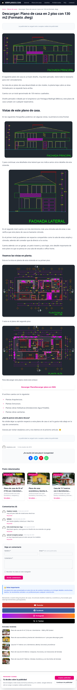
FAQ (65, 2)
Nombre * (8, 551)
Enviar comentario (14, 578)
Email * (48, 551)
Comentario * (9, 558)
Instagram (40, 616)
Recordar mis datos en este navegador (18, 572)
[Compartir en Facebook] (31, 458)
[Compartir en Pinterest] (41, 458)
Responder (9, 515)
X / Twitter (40, 621)
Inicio (4, 9)
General (26, 2)
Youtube (40, 605)
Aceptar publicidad (64, 678)
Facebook (39, 610)
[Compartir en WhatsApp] (46, 458)
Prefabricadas (56, 2)
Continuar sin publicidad (64, 682)
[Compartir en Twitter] (36, 458)
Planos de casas (37, 2)
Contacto (71, 2)
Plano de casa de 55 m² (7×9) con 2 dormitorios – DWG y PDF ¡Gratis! (13, 491)
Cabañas (47, 2)
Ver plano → (8, 498)
